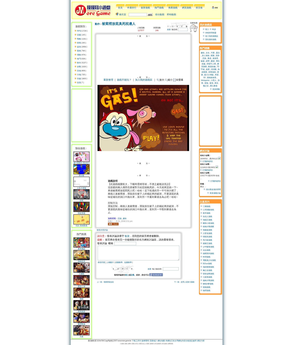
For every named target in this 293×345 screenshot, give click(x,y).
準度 (217, 75)
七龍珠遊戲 (207, 277)
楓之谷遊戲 (207, 270)
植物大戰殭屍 (208, 227)
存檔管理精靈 (210, 33)
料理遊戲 (206, 257)
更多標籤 (216, 89)
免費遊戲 (170, 343)
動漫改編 (211, 66)
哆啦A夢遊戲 (208, 284)
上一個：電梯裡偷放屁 (105, 282)
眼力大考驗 (208, 75)
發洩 (211, 83)
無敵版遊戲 (207, 230)
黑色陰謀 (81, 311)
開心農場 (213, 86)
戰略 (79, 39)
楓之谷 (206, 86)
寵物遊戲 (206, 287)
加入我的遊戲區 (143, 79)
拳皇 (216, 83)
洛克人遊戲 (207, 216)
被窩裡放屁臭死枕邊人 (119, 24)
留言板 (199, 7)
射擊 (79, 67)
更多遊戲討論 (215, 193)
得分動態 (159, 14)
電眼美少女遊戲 (209, 260)
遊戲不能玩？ (124, 79)
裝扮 (217, 55)
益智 (79, 47)
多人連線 (205, 55)
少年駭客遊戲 (208, 247)
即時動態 (171, 14)
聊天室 (122, 14)
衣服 (79, 79)
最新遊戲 (145, 7)
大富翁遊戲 (207, 233)
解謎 (213, 61)
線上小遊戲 (145, 343)
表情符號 (101, 262)
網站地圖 (161, 341)
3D (204, 77)
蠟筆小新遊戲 (208, 223)
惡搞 (119, 218)
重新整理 (108, 79)
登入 (127, 275)
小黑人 (213, 80)
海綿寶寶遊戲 (208, 267)
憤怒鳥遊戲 (207, 237)
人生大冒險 (81, 188)
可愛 (213, 53)
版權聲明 (145, 341)
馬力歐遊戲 (207, 240)
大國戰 (81, 274)
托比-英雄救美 (81, 226)
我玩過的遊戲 (210, 39)
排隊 (81, 201)
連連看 (215, 58)
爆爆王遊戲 (207, 243)
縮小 (170, 79)
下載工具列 (136, 341)
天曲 (81, 337)
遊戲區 (152, 343)
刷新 (169, 29)
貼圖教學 (128, 262)
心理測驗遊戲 (208, 210)
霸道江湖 (81, 286)
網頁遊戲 (186, 7)
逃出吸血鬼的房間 (213, 189)
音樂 (79, 35)
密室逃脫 (212, 72)
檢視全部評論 (102, 230)
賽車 (79, 51)
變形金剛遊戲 (208, 274)
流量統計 (153, 341)
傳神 (81, 299)
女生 (208, 53)
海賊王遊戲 (207, 220)
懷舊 (79, 43)
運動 (79, 55)
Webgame (205, 80)
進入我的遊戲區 (211, 36)
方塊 (79, 75)
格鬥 (79, 59)
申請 (214, 29)
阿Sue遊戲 (207, 264)
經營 (208, 61)
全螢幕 (179, 79)
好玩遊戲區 (157, 343)
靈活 (218, 53)
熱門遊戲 (159, 7)
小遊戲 (122, 343)
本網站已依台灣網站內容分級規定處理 (181, 341)
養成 (209, 58)
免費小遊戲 (131, 343)
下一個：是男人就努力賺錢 (184, 282)
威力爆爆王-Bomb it (81, 163)
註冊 (132, 275)
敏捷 (202, 61)
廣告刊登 (200, 341)
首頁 (120, 7)
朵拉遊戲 (206, 250)
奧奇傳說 (81, 249)
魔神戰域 (81, 324)
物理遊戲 (206, 290)
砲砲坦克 (81, 261)
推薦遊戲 (172, 7)
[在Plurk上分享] (113, 224)
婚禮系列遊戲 (208, 253)
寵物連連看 (211, 77)
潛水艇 (81, 175)
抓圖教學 (119, 262)
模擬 (212, 55)
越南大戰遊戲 (208, 280)
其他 (79, 71)
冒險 (206, 83)
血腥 (208, 69)
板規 (127, 236)
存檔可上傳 (211, 64)
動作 (79, 63)
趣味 (125, 218)
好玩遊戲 (164, 343)
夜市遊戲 (206, 213)
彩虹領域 (81, 213)
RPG (79, 31)
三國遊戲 (206, 206)
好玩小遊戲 (138, 343)
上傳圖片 (110, 262)
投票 (79, 83)
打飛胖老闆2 (208, 161)
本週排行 (131, 7)
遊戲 (126, 343)
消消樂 (213, 69)
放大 (161, 79)
